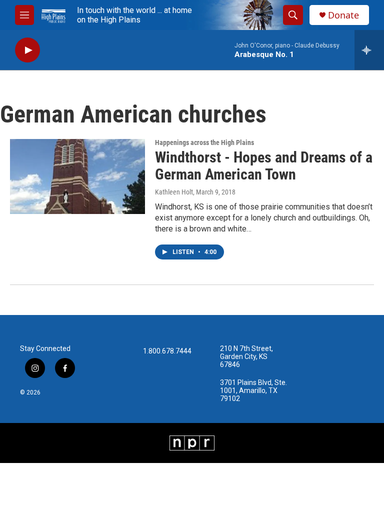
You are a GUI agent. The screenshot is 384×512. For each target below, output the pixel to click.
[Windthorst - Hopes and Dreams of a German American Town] (77, 176)
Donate (343, 15)
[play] (28, 50)
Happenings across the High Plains (204, 142)
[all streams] (369, 50)
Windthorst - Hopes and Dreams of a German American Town (263, 166)
